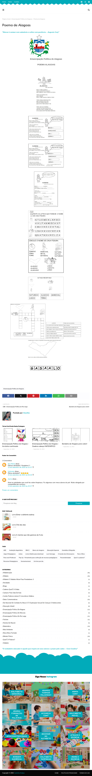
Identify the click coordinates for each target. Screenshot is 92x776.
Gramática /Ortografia (68, 550)
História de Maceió (46, 623)
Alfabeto (46, 576)
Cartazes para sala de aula (46, 593)
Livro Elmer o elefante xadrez (23, 515)
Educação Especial (53, 550)
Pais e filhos (81, 554)
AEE (4, 550)
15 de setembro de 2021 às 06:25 (20, 475)
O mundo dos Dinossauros (66, 554)
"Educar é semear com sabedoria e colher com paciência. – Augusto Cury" (30, 32)
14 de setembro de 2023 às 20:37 (20, 486)
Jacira (10, 479)
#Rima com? (75, 692)
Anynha (26, 413)
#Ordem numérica (17, 758)
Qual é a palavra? (79, 557)
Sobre (10, 2)
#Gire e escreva (75, 758)
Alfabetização (46, 573)
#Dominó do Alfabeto (46, 736)
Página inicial (6, 19)
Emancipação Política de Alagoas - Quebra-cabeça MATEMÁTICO (45, 445)
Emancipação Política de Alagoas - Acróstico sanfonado (15, 445)
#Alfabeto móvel (75, 714)
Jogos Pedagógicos (9, 554)
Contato (16, 2)
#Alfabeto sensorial (16, 692)
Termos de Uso (84, 773)
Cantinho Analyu (19, 773)
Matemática (46, 626)
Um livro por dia (38, 561)
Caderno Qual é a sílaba (46, 589)
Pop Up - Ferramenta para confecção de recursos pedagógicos (38, 557)
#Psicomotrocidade (17, 736)
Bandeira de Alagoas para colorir (74, 444)
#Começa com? (46, 714)
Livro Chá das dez (19, 525)
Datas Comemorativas (46, 599)
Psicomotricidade (65, 557)
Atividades (46, 583)
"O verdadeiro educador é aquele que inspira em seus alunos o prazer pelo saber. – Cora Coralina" (40, 649)
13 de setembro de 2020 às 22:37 (20, 467)
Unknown (11, 471)
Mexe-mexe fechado (46, 633)
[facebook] (81, 2)
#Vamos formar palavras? (46, 692)
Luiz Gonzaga (50, 554)
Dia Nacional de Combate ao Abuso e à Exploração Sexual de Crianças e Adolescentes (46, 603)
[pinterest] (89, 2)
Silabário (46, 643)
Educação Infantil (46, 606)
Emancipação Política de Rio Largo (46, 616)
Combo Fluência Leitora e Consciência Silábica (46, 596)
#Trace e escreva (75, 736)
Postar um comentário (10, 490)
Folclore (46, 619)
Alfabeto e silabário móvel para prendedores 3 (46, 579)
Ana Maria (11, 464)
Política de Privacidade (69, 773)
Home (4, 2)
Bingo (46, 586)
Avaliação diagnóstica (16, 550)
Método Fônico (46, 636)
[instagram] (85, 2)
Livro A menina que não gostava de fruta (27, 535)
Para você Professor (9, 557)
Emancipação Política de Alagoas (22, 19)
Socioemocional (26, 561)
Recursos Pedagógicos (10, 561)
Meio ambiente (46, 629)
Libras (20, 554)
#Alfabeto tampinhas (46, 758)
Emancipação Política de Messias (46, 613)
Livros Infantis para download (34, 554)
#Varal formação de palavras (16, 714)
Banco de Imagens (38, 550)
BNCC (28, 550)
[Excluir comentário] (33, 467)
